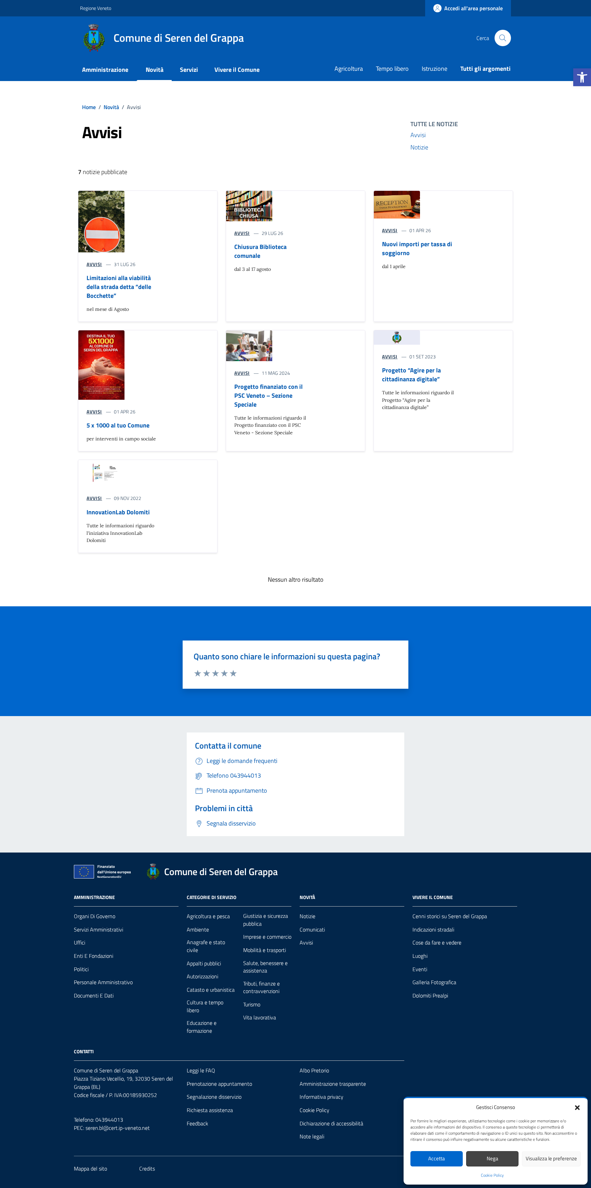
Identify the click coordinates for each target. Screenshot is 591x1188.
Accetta (436, 1158)
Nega (492, 1158)
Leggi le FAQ (201, 1070)
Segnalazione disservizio (214, 1097)
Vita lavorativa (259, 1017)
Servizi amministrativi (98, 930)
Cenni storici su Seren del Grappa (449, 916)
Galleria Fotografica (434, 982)
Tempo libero (392, 68)
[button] (582, 77)
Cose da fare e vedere (436, 943)
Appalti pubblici (204, 963)
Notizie (419, 147)
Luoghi (420, 956)
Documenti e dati (94, 996)
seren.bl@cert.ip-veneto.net (118, 1128)
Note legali (312, 1136)
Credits (147, 1168)
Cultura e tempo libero (205, 1006)
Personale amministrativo (103, 982)
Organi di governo (94, 916)
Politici (81, 969)
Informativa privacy (321, 1097)
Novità (154, 69)
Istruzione (434, 68)
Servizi (189, 69)
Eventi (419, 969)
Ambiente (198, 930)
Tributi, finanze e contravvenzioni (261, 987)
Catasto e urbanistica (211, 990)
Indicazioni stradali (433, 930)
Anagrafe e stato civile (206, 946)
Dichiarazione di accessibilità (331, 1123)
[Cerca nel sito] (503, 38)
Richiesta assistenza (210, 1110)
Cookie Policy (492, 1175)
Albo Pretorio (314, 1070)
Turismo (251, 1004)
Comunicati (312, 930)
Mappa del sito (90, 1168)
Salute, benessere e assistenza (265, 967)
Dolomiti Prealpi (430, 996)
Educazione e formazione (201, 1026)
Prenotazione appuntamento (219, 1084)
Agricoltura (348, 68)
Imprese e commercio (267, 937)
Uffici (79, 943)
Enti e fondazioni (93, 956)
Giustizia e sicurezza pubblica (265, 919)
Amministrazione (105, 69)
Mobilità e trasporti (264, 950)
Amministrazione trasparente (333, 1084)
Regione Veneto (95, 8)
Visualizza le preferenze (551, 1158)
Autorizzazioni (202, 976)
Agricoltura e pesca (208, 916)
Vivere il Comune (237, 69)
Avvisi (418, 135)
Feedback (197, 1123)
